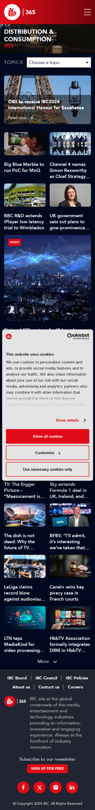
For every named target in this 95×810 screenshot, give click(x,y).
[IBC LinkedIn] (72, 787)
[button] (86, 12)
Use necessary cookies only (47, 469)
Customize (44, 453)
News (14, 242)
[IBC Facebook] (23, 787)
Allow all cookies (48, 436)
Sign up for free (47, 768)
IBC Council (46, 678)
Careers (75, 687)
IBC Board (17, 678)
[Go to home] (19, 12)
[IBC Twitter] (39, 787)
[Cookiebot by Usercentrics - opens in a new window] (67, 336)
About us (21, 687)
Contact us (49, 687)
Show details (67, 420)
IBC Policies (77, 678)
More (43, 661)
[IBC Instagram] (56, 787)
